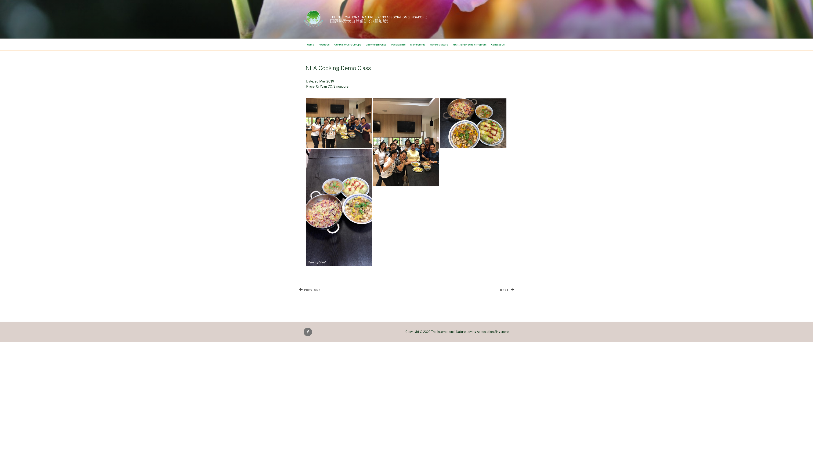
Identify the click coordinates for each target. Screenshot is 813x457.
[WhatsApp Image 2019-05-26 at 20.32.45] (339, 123)
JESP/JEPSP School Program (470, 44)
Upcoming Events (376, 44)
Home (310, 44)
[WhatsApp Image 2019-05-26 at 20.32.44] (473, 123)
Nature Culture (439, 44)
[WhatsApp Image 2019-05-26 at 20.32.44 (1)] (406, 142)
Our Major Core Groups (347, 44)
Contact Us (498, 44)
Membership (417, 44)
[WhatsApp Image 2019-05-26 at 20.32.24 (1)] (339, 207)
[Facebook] (308, 332)
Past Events (398, 44)
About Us (324, 44)
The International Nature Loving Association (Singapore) (378, 17)
